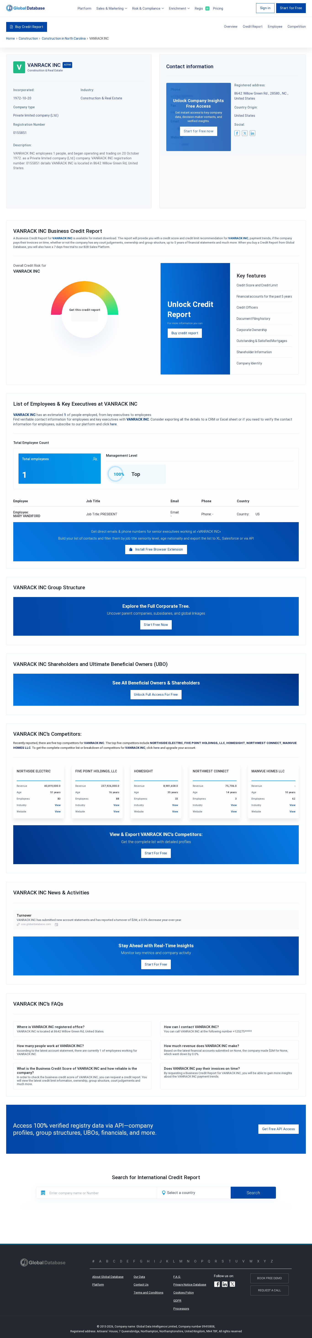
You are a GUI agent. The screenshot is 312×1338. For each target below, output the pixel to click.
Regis (201, 8)
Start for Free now (198, 131)
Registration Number (29, 124)
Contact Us (141, 1284)
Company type (24, 107)
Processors (181, 1309)
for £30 (84, 317)
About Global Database (108, 1277)
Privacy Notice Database (189, 1284)
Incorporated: (23, 90)
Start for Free (291, 8)
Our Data (139, 1277)
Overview (231, 26)
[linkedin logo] (252, 133)
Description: (22, 145)
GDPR (177, 1301)
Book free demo (269, 1278)
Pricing (218, 8)
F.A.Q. (177, 1277)
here (113, 424)
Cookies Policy (183, 1293)
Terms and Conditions (148, 1293)
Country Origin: (246, 107)
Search (253, 1192)
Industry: (87, 90)
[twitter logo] (244, 133)
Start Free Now (156, 624)
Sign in (265, 8)
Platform (84, 8)
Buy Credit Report (29, 26)
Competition (297, 26)
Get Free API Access (278, 1129)
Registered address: (249, 85)
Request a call (269, 1290)
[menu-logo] (25, 8)
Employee (275, 26)
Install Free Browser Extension (159, 549)
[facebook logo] (237, 133)
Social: (239, 124)
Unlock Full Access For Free (156, 694)
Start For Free (156, 853)
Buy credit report (185, 333)
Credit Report (252, 26)
